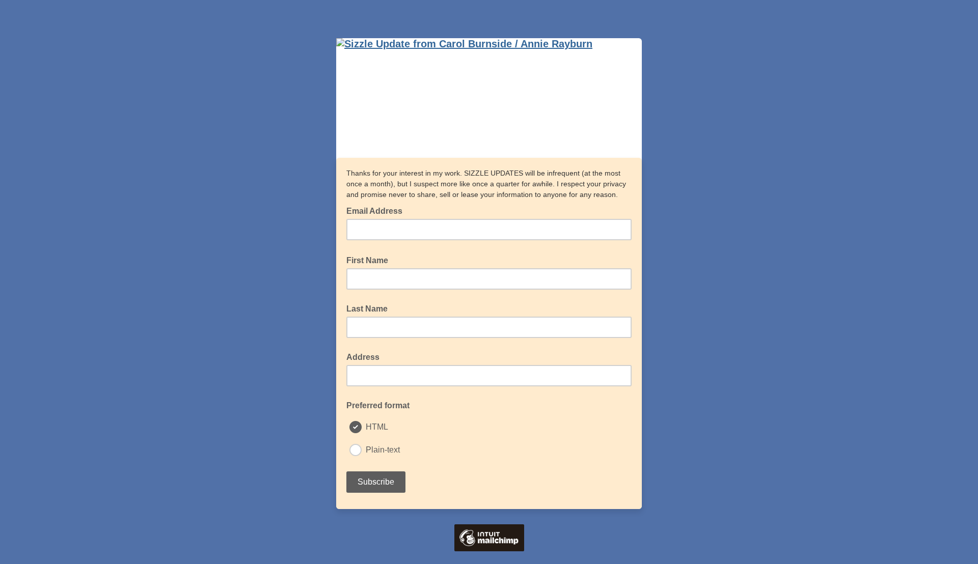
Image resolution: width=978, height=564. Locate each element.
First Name (370, 259)
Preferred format (378, 405)
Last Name (367, 308)
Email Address (377, 210)
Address (362, 357)
